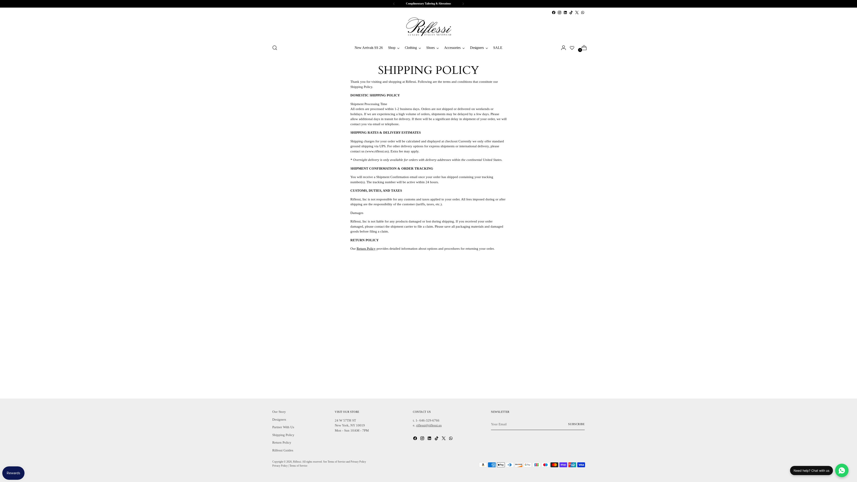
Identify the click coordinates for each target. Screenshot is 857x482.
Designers (279, 419)
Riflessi (297, 461)
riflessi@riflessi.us (429, 425)
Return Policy (366, 248)
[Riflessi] (428, 28)
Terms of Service (298, 465)
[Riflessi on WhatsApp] (583, 12)
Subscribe (576, 424)
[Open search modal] (274, 47)
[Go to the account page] (561, 47)
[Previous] (394, 4)
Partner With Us (283, 427)
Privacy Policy (280, 465)
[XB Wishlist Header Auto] (572, 47)
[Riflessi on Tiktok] (571, 12)
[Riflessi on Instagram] (559, 12)
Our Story (279, 411)
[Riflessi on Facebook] (554, 12)
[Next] (463, 4)
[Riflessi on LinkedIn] (565, 12)
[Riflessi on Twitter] (577, 12)
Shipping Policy (283, 435)
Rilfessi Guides (282, 450)
